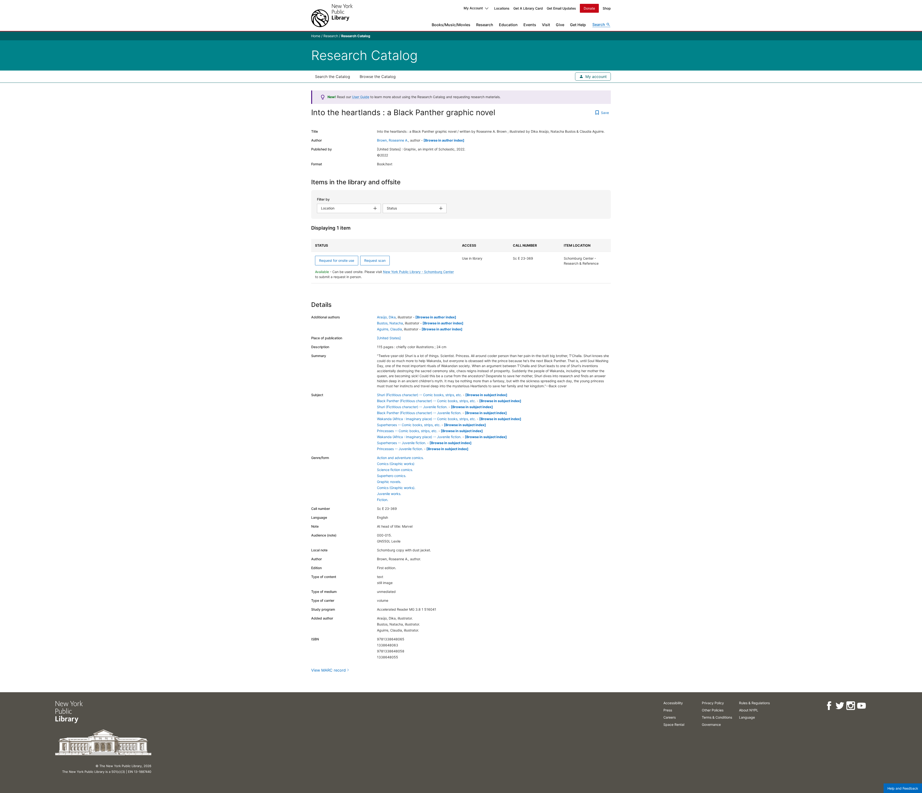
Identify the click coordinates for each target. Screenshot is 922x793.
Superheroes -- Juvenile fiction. (401, 443)
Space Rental (673, 724)
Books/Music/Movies (451, 24)
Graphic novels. (389, 482)
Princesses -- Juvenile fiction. (400, 449)
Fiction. (382, 500)
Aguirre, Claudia (389, 329)
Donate (589, 8)
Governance (711, 724)
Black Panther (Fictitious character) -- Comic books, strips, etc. (426, 401)
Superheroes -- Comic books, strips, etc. (409, 425)
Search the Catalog (332, 76)
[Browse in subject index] (486, 395)
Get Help (578, 24)
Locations (502, 8)
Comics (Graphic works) (395, 464)
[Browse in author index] (444, 140)
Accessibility (673, 703)
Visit (546, 24)
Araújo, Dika (386, 317)
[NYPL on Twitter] (839, 705)
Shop (607, 8)
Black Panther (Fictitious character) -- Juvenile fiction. (419, 413)
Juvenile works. (389, 494)
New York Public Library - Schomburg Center (418, 272)
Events (529, 24)
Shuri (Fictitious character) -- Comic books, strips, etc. (419, 395)
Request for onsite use (336, 260)
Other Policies (712, 710)
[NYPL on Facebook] (829, 705)
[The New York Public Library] (331, 15)
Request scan (375, 260)
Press (667, 710)
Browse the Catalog (378, 76)
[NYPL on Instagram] (850, 705)
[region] (461, 261)
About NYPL (748, 710)
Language (747, 717)
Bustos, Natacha (390, 323)
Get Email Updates (561, 8)
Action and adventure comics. (400, 458)
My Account (473, 8)
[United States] (389, 338)
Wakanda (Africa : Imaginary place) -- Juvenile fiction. (419, 437)
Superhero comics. (391, 476)
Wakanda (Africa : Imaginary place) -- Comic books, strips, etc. (426, 419)
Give (560, 24)
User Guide (360, 97)
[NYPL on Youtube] (861, 705)
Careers (669, 717)
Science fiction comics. (395, 470)
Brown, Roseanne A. (392, 140)
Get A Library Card (528, 8)
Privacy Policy (713, 703)
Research (484, 24)
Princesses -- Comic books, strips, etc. (407, 431)
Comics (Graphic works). (396, 488)
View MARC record (328, 670)
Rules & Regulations (754, 703)
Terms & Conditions (717, 717)
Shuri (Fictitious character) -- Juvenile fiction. (412, 407)
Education (508, 24)
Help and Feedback (902, 788)
